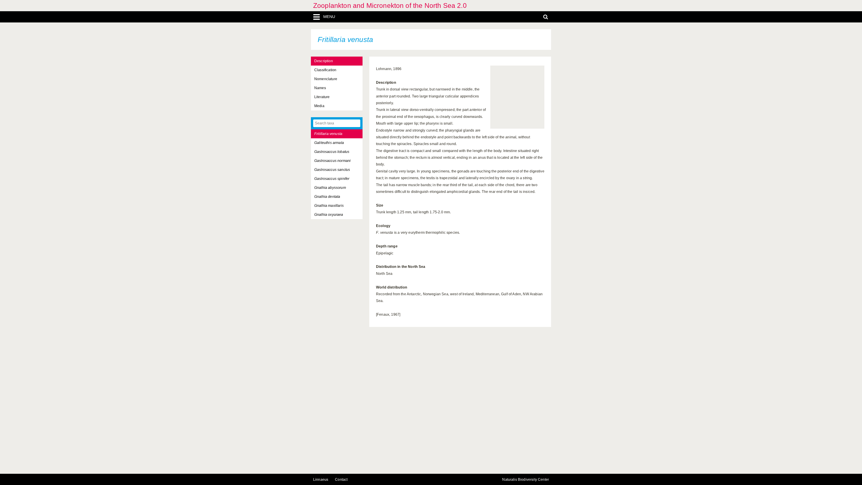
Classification (325, 70)
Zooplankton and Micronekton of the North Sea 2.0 (390, 5)
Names (320, 88)
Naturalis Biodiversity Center (525, 479)
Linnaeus (320, 479)
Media (319, 106)
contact (341, 479)
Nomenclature (325, 79)
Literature (322, 97)
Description (323, 61)
